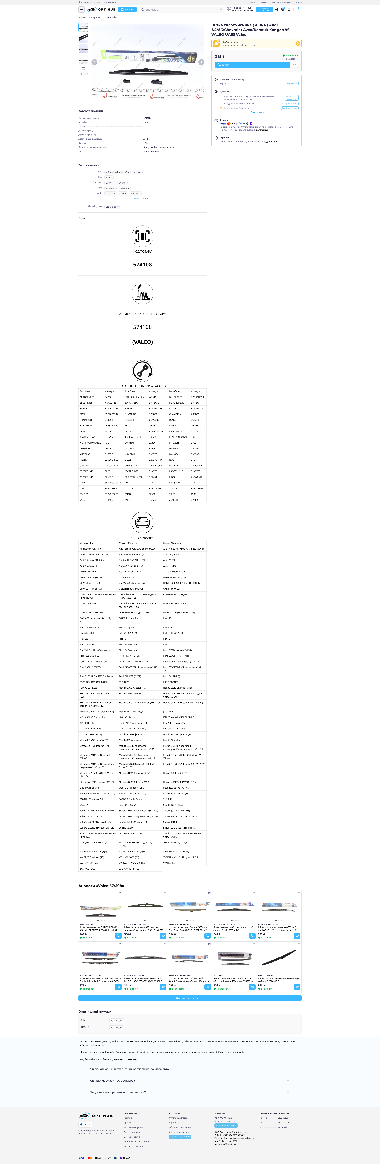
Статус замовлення (179, 1132)
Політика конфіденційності (137, 1141)
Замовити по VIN (182, 1137)
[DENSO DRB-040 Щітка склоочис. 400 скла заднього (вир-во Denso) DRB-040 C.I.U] (279, 958)
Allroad (137, 172)
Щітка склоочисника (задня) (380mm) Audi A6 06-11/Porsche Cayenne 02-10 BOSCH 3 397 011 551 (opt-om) (277, 928)
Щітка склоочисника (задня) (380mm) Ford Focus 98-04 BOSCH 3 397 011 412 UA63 (188, 928)
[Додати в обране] (294, 65)
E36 (108, 177)
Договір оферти (132, 1136)
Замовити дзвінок (227, 1125)
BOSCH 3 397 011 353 (179, 975)
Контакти (298, 2)
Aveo (108, 182)
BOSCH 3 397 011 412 (179, 924)
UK (85, 1124)
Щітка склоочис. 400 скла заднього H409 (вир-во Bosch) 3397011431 (234, 928)
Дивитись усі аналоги (188, 998)
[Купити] (118, 936)
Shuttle (134, 193)
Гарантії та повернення (280, 2)
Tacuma (121, 182)
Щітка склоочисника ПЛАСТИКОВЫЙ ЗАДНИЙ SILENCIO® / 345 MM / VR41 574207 (98, 928)
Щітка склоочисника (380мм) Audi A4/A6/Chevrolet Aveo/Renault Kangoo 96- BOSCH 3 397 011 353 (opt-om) (190, 979)
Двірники (96, 17)
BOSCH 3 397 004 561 (135, 975)
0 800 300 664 (225, 1118)
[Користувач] (276, 9)
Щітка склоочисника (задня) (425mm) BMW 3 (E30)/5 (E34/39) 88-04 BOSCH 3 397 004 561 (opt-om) (143, 979)
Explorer (110, 188)
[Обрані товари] (289, 9)
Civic (122, 193)
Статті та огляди (132, 1132)
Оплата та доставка (257, 2)
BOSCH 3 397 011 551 (269, 924)
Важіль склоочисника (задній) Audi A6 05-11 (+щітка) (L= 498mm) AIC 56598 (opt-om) (234, 979)
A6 (125, 172)
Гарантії (173, 1122)
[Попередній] (94, 62)
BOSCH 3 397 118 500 (90, 975)
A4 (116, 172)
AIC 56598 (218, 975)
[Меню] (81, 9)
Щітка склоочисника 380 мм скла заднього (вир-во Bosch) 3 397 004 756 (143, 928)
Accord (109, 193)
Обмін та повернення (180, 1127)
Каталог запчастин (133, 1146)
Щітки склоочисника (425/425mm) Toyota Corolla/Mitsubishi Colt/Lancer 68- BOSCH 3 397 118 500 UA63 (100, 979)
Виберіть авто (230, 42)
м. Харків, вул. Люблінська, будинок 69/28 (98, 2)
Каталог (129, 9)
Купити (226, 64)
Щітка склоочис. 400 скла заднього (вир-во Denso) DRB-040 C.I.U (278, 979)
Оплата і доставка (178, 1117)
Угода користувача (133, 1127)
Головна (83, 17)
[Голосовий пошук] (221, 10)
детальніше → (263, 129)
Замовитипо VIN (266, 9)
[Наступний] (201, 62)
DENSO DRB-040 (266, 975)
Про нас (128, 1122)
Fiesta (124, 188)
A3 (107, 172)
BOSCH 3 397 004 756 (135, 924)
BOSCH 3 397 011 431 (224, 924)
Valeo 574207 (86, 924)
